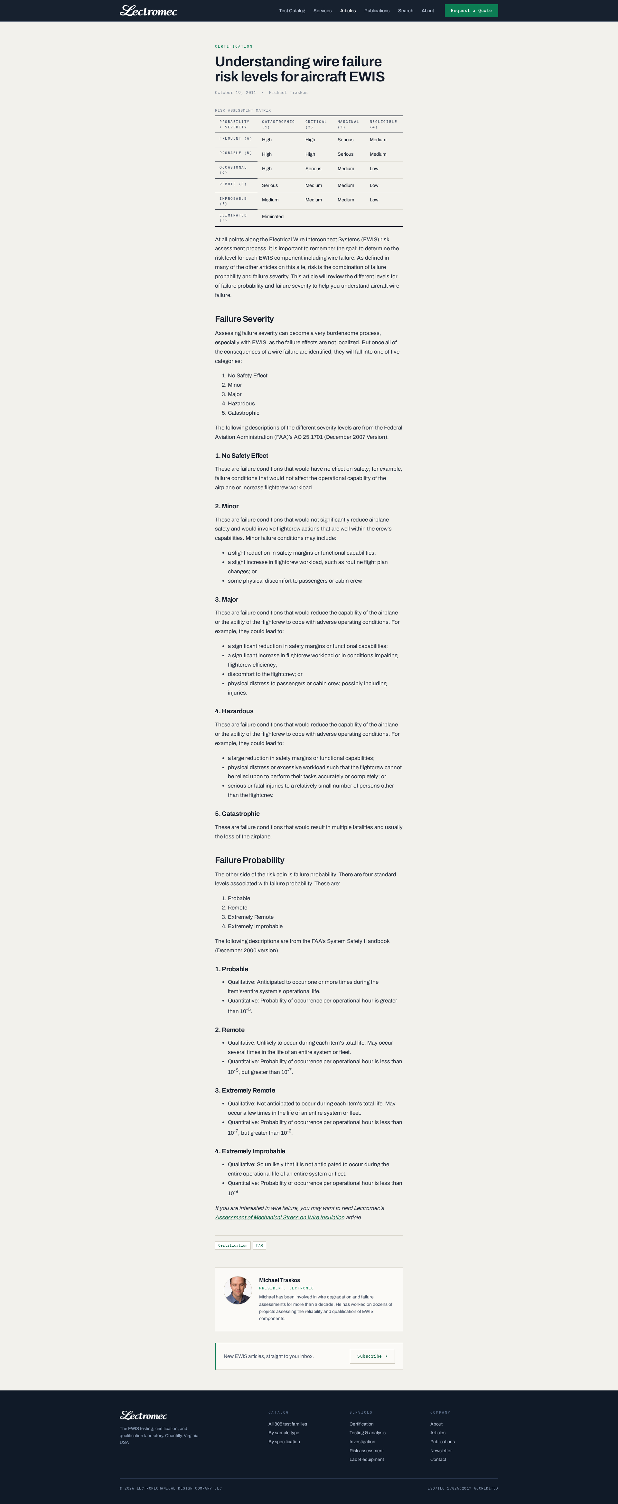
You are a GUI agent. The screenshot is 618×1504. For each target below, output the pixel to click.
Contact (438, 1459)
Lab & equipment (367, 1459)
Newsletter (441, 1450)
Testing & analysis (368, 1432)
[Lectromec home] (148, 10)
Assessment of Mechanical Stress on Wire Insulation (279, 1217)
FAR (259, 1245)
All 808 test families (287, 1424)
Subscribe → (372, 1356)
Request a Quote (471, 10)
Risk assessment (367, 1450)
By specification (284, 1441)
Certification (233, 1245)
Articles (348, 10)
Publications (377, 10)
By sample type (283, 1432)
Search (405, 10)
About (428, 10)
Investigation (362, 1441)
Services (323, 10)
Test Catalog (292, 10)
